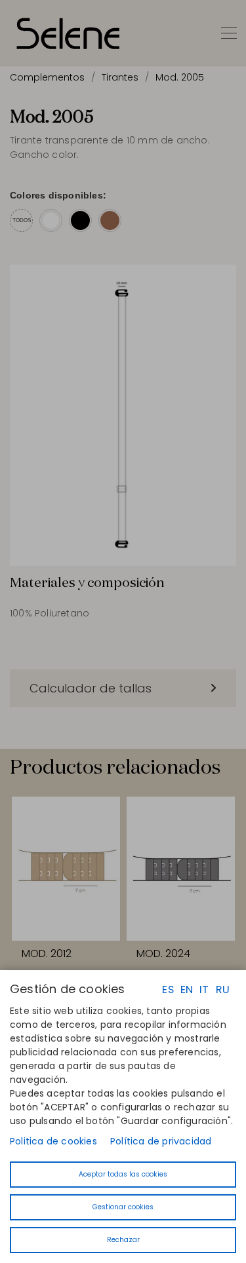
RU (223, 989)
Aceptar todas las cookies (123, 1174)
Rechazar (123, 1240)
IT (204, 989)
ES (167, 989)
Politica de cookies (53, 1141)
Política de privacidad (160, 1141)
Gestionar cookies (123, 1207)
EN (186, 989)
